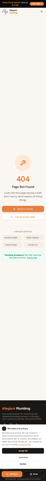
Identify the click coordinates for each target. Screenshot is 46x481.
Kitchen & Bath (11, 237)
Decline (23, 464)
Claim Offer (35, 4)
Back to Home (25, 208)
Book (35, 474)
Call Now (14, 474)
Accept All (23, 451)
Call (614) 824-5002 (25, 217)
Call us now (32, 257)
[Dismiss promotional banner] (43, 4)
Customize (23, 457)
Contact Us (32, 245)
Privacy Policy (25, 444)
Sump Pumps (11, 245)
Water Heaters (33, 237)
